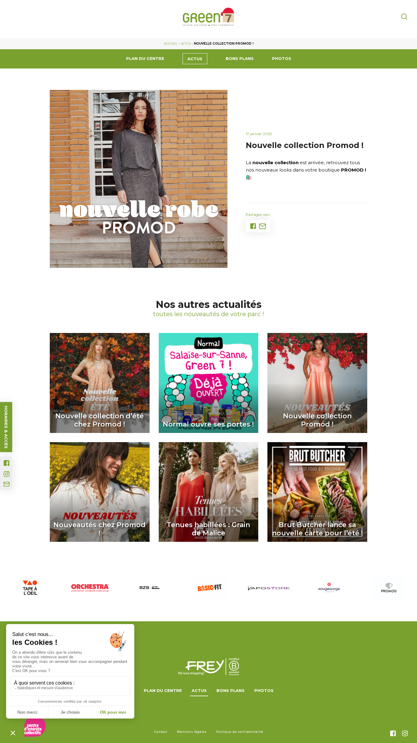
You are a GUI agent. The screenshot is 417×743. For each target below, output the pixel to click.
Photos (281, 58)
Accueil (171, 44)
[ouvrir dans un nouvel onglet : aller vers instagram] (6, 474)
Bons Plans (240, 58)
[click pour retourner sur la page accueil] (208, 17)
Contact (160, 732)
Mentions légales (191, 732)
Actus (186, 44)
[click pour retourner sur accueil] (30, 587)
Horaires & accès (6, 427)
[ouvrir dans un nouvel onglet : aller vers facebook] (6, 463)
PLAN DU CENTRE (145, 58)
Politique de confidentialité (239, 732)
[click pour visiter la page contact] (6, 484)
